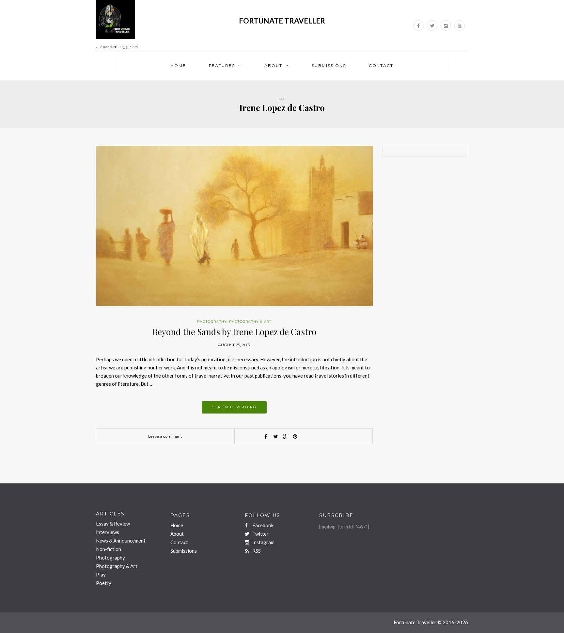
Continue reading (234, 407)
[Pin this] (295, 436)
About (273, 65)
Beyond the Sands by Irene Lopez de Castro (234, 331)
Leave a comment (165, 436)
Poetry (103, 583)
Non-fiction (108, 549)
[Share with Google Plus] (285, 436)
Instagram (262, 542)
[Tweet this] (275, 436)
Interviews (107, 532)
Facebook (262, 525)
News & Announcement (121, 541)
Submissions (329, 65)
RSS (256, 551)
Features (222, 65)
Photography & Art (250, 321)
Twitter (260, 534)
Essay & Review (113, 524)
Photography (212, 321)
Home (178, 65)
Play (101, 574)
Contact (381, 65)
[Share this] (265, 436)
